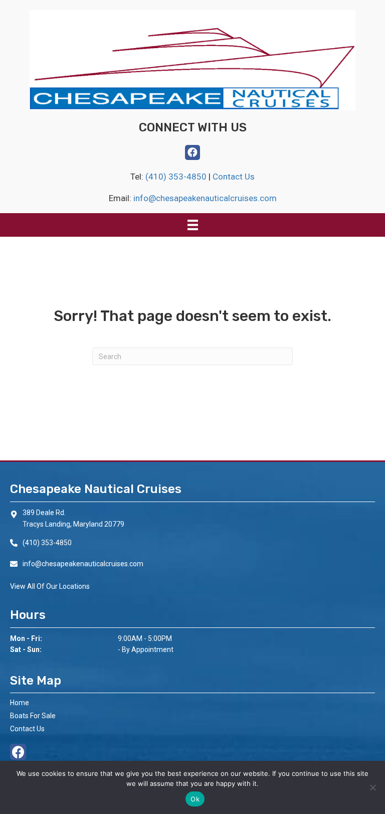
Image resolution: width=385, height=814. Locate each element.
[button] (192, 152)
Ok (195, 799)
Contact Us (234, 177)
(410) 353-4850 (177, 177)
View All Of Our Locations (50, 586)
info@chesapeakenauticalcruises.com (205, 198)
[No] (372, 787)
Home (19, 703)
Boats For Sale (33, 716)
